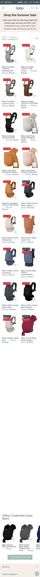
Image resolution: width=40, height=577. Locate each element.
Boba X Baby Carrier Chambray (10, 272)
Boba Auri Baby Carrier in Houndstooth (8, 69)
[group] (20, 2)
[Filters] (37, 38)
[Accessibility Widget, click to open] (37, 574)
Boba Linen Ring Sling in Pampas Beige (28, 138)
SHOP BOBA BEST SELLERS (20, 557)
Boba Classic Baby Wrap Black (9, 546)
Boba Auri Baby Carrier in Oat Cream (27, 69)
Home (4, 37)
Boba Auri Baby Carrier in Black (8, 137)
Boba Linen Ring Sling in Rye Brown (9, 171)
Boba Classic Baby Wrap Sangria (28, 339)
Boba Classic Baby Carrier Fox (28, 239)
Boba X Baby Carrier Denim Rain (10, 306)
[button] (32, 7)
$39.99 (9, 549)
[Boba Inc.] (20, 8)
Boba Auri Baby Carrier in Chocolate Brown (29, 103)
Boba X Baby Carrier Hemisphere (10, 239)
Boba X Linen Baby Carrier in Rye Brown (10, 204)
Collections (13, 37)
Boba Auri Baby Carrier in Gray (8, 102)
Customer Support (9, 574)
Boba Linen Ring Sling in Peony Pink (29, 171)
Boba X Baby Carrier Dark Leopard (29, 204)
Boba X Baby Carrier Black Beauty (29, 306)
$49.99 (30, 550)
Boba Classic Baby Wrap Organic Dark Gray (24, 547)
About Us (6, 567)
